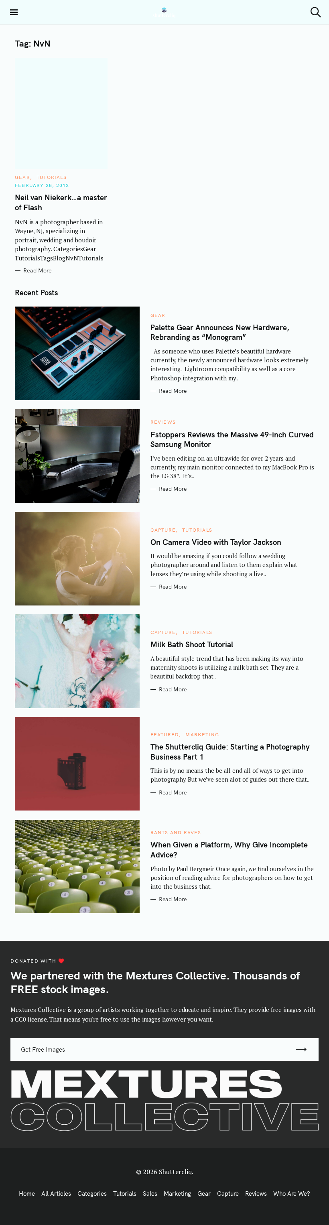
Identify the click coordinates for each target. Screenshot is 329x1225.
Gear (22, 177)
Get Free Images (43, 1049)
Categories (92, 1193)
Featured (164, 734)
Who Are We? (291, 1193)
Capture (163, 530)
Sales (150, 1193)
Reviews (163, 422)
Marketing (202, 734)
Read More (37, 270)
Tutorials (52, 177)
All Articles (56, 1193)
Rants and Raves (175, 832)
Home (27, 1193)
